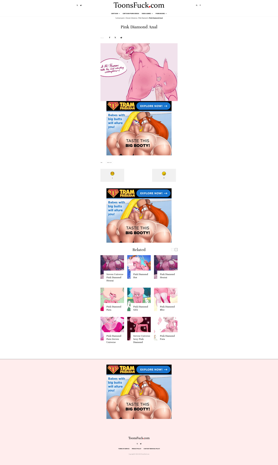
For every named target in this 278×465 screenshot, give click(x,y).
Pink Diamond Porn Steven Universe (113, 339)
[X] (77, 5)
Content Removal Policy (152, 448)
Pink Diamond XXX (140, 308)
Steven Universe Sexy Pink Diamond (141, 339)
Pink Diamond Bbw (167, 308)
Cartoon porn (119, 18)
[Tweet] (115, 37)
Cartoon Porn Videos (131, 13)
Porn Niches (160, 13)
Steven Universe (131, 18)
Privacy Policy (136, 448)
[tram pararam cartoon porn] (139, 155)
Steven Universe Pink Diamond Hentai (114, 277)
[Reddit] (81, 5)
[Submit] (121, 37)
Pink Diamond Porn (113, 308)
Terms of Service (123, 448)
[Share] (109, 37)
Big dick (110, 162)
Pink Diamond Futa (167, 337)
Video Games (146, 13)
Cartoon (114, 13)
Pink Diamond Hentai (167, 276)
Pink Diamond (143, 18)
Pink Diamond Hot (140, 276)
